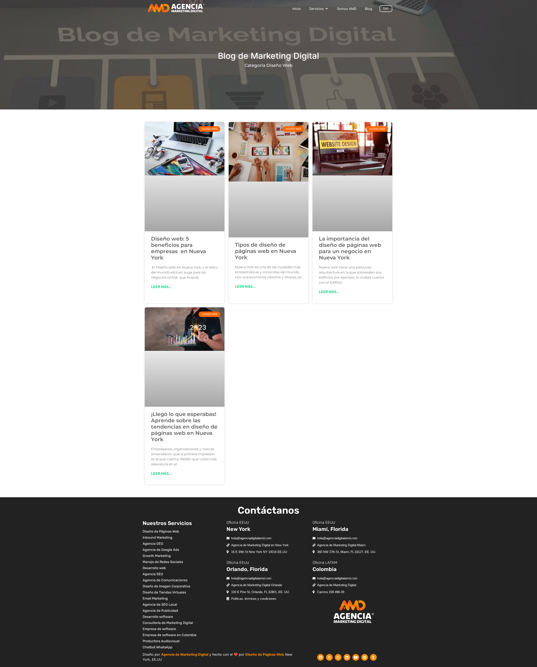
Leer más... (161, 287)
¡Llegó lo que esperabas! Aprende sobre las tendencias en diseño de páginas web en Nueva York (184, 426)
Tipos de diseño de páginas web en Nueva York (265, 251)
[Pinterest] (364, 657)
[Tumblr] (373, 657)
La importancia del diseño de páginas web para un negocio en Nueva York (350, 248)
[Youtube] (355, 657)
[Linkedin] (347, 657)
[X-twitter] (329, 657)
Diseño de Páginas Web (264, 654)
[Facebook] (320, 657)
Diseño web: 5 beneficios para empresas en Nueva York (178, 248)
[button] (319, 8)
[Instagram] (338, 657)
